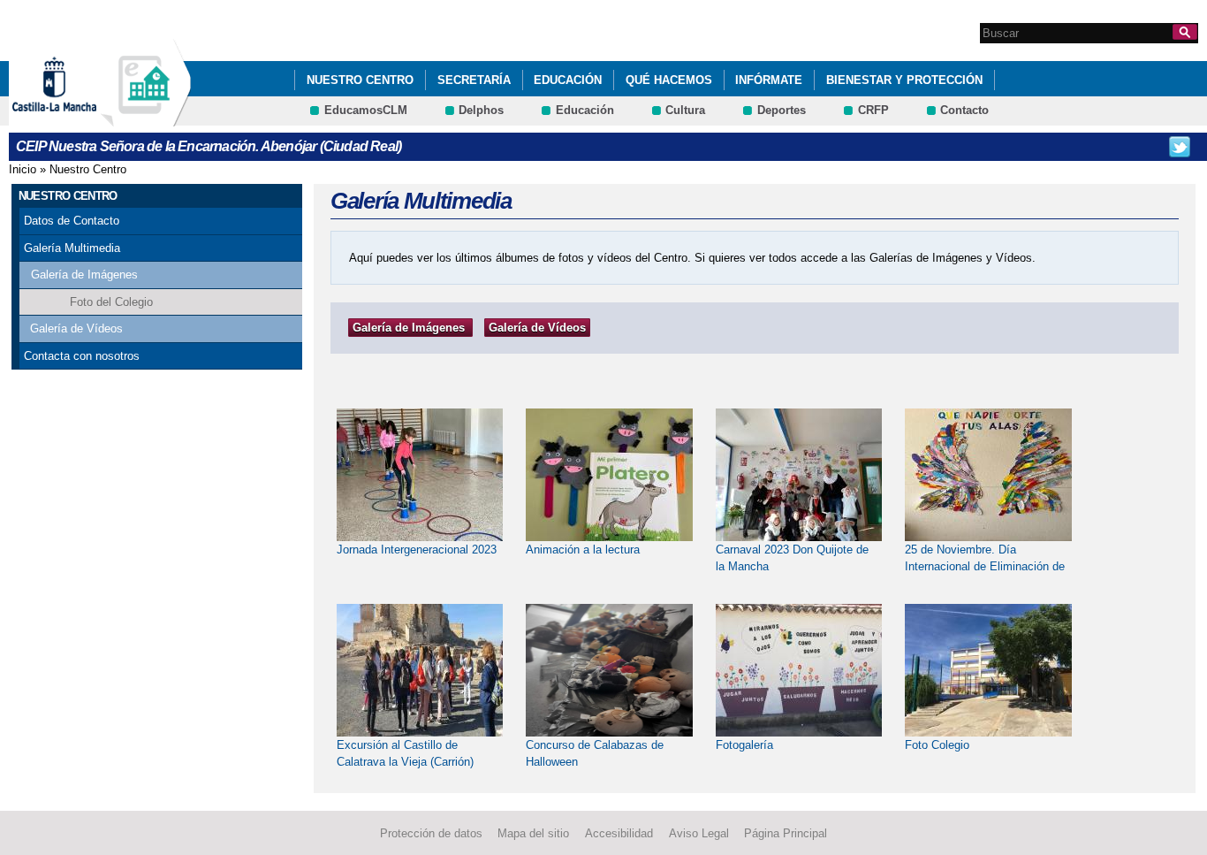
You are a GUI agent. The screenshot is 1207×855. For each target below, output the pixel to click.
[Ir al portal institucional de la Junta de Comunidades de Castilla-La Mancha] (76, 118)
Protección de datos (431, 833)
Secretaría (474, 80)
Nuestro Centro (360, 80)
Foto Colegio (937, 745)
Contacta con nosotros (82, 356)
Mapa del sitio (533, 833)
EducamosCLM (365, 110)
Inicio (22, 169)
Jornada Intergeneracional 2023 (417, 549)
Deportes (781, 110)
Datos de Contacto (71, 220)
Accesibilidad (619, 833)
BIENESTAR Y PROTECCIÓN (904, 80)
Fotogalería (744, 745)
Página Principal (785, 833)
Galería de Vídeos (76, 328)
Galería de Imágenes (84, 274)
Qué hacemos (669, 80)
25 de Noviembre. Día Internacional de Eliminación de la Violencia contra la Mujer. (985, 567)
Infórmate (768, 80)
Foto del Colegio (111, 302)
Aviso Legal (699, 833)
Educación (568, 80)
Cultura (685, 110)
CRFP (873, 110)
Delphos (481, 110)
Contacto (964, 110)
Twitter (1179, 146)
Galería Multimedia (72, 248)
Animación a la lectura (583, 549)
